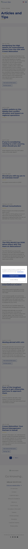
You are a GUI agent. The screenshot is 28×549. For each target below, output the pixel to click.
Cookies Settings (14, 279)
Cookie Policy (20, 271)
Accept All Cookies (14, 275)
